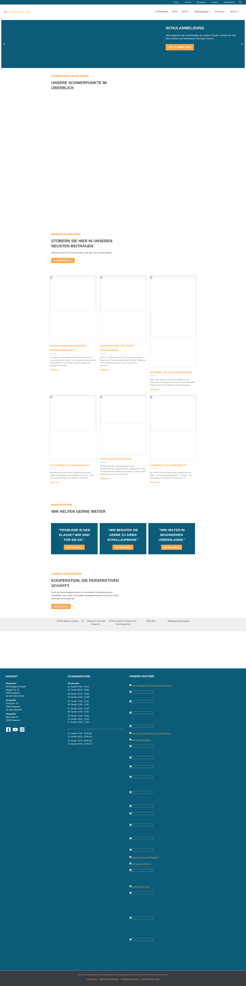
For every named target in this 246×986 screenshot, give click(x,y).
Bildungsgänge (201, 12)
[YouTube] (15, 729)
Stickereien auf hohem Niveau (69, 465)
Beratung (219, 12)
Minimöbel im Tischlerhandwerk (171, 372)
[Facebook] (8, 729)
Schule (185, 12)
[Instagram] (22, 729)
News (175, 12)
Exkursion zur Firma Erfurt (168, 465)
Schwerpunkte (161, 12)
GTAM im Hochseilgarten (116, 459)
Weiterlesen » (55, 370)
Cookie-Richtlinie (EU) (150, 979)
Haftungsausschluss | (130, 979)
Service (233, 12)
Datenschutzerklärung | (109, 979)
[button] (240, 2)
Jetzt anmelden (179, 47)
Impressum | (92, 979)
